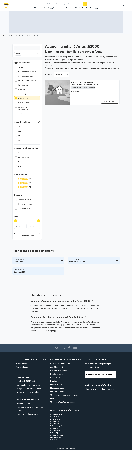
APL (19, 127)
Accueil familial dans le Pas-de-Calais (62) (101, 68)
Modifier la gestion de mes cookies (100, 389)
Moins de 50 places (24, 199)
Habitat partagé (23, 85)
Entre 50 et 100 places (25, 204)
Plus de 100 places (24, 208)
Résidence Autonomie (25, 76)
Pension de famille (24, 103)
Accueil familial (23, 98)
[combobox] (29, 48)
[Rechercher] (85, 4)
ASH (19, 131)
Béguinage (21, 89)
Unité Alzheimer (23, 157)
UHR (19, 166)
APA (19, 135)
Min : (17, 226)
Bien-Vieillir (79, 8)
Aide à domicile (23, 114)
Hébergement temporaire (27, 153)
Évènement (68, 8)
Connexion (124, 5)
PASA (20, 162)
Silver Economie (39, 8)
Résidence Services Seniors (27, 71)
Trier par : (49, 74)
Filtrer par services (27, 235)
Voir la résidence (109, 101)
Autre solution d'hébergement (23, 108)
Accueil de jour (23, 94)
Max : (30, 226)
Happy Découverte (55, 8)
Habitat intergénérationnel (27, 80)
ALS (19, 140)
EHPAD (20, 67)
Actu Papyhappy (92, 8)
